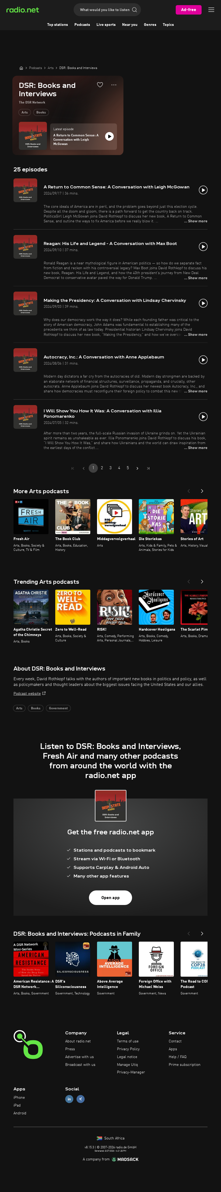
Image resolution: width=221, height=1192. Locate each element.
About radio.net (78, 1041)
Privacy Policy (128, 1049)
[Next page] (137, 468)
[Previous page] (83, 468)
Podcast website (27, 694)
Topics (168, 25)
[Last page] (148, 468)
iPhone (19, 1098)
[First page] (72, 468)
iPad (17, 1105)
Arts (25, 112)
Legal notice (127, 1057)
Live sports (106, 25)
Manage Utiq (127, 1065)
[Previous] (188, 489)
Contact (175, 1041)
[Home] (21, 68)
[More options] (114, 85)
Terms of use (128, 1041)
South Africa (114, 1138)
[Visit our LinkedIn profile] (69, 1099)
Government (58, 708)
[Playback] (109, 136)
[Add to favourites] (100, 84)
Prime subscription (185, 1065)
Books (41, 112)
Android (19, 1113)
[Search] (134, 9)
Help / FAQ (178, 1057)
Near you (129, 25)
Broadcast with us (80, 1065)
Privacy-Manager (131, 1072)
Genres (150, 25)
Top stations (57, 25)
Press (70, 1049)
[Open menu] (211, 9)
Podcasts (82, 25)
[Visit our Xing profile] (80, 1099)
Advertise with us (79, 1057)
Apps (173, 1049)
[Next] (202, 489)
